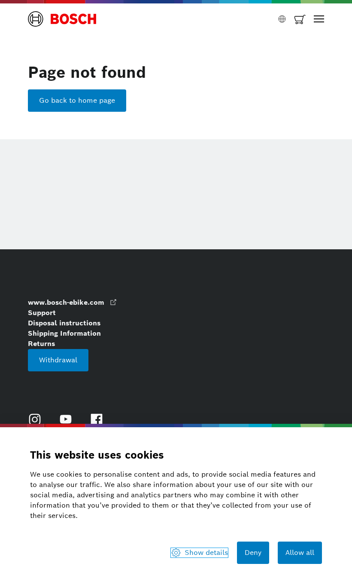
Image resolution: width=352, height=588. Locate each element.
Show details (206, 552)
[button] (62, 19)
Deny (253, 552)
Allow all (299, 552)
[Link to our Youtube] (66, 419)
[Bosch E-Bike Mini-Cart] (300, 19)
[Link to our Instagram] (35, 419)
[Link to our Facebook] (96, 419)
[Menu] (319, 19)
